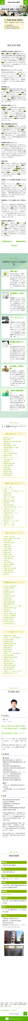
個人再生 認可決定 (8, 621)
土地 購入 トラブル (9, 522)
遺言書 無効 (6, 467)
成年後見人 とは (8, 451)
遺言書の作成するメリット (9, 142)
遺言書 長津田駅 (8, 645)
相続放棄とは (5, 87)
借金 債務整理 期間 (9, 602)
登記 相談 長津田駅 (9, 667)
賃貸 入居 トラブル (9, 499)
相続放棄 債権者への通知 (10, 447)
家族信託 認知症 (8, 473)
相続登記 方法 (7, 449)
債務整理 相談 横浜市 (9, 665)
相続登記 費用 (7, 550)
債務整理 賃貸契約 (8, 592)
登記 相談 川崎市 (8, 639)
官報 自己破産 (7, 600)
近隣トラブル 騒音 (8, 497)
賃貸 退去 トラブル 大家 (10, 521)
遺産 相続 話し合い (9, 437)
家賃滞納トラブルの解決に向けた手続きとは (13, 201)
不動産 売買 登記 (8, 572)
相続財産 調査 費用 (9, 463)
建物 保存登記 (7, 566)
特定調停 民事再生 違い (10, 608)
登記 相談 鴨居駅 (8, 655)
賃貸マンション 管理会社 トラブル (13, 491)
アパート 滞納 (7, 487)
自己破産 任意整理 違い (10, 586)
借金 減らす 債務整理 (9, 615)
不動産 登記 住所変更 (9, 568)
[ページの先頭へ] (25, 1013)
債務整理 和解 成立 (9, 618)
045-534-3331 (7, 894)
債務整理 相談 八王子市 (10, 673)
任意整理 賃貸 (7, 598)
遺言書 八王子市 (8, 659)
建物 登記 (6, 574)
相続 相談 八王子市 (9, 661)
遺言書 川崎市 (7, 651)
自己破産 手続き (8, 619)
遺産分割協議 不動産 (9, 445)
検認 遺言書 (6, 443)
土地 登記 (6, 560)
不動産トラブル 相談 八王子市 (12, 671)
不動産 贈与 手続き (9, 556)
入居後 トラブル (8, 489)
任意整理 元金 (7, 612)
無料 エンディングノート (10, 457)
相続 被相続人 (7, 469)
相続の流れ (4, 161)
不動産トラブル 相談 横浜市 (11, 653)
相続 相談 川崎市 (8, 641)
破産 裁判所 (6, 610)
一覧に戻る (14, 245)
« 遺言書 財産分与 (6, 241)
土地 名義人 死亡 (8, 459)
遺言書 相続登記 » (21, 241)
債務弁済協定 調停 (8, 604)
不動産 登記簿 (7, 546)
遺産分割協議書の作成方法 (9, 124)
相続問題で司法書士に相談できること (12, 51)
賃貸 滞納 (6, 503)
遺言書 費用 (6, 439)
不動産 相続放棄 (8, 465)
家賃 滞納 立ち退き (9, 511)
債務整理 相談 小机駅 (9, 635)
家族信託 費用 (7, 455)
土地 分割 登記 (7, 562)
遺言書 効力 (6, 461)
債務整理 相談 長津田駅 (10, 657)
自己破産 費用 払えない (10, 623)
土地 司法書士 (7, 548)
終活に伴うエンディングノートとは (11, 70)
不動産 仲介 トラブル (9, 509)
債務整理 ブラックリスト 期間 (12, 606)
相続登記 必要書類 (8, 564)
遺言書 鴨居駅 (7, 649)
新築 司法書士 (7, 540)
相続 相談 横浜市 (8, 663)
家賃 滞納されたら (8, 519)
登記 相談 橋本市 (8, 669)
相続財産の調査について (8, 105)
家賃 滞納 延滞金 (8, 505)
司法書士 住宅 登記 (9, 536)
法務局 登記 (6, 544)
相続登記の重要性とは (8, 221)
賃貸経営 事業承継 (8, 501)
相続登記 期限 (7, 554)
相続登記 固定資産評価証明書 (12, 441)
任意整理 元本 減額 (9, 596)
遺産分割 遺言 (7, 471)
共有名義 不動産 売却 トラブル (12, 507)
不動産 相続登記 (8, 558)
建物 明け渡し (7, 495)
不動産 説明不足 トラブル (11, 513)
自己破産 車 (6, 594)
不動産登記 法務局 (8, 542)
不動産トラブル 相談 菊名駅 (11, 637)
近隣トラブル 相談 (8, 525)
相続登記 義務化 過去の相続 (11, 538)
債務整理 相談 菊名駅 (9, 643)
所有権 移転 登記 (8, 570)
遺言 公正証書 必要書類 (10, 453)
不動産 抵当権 (7, 493)
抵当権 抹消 (6, 552)
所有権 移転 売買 (8, 517)
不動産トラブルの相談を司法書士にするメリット (13, 180)
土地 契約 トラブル (9, 515)
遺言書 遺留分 (7, 475)
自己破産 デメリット (9, 590)
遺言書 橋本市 (7, 647)
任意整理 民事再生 (8, 588)
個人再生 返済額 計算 (9, 614)
